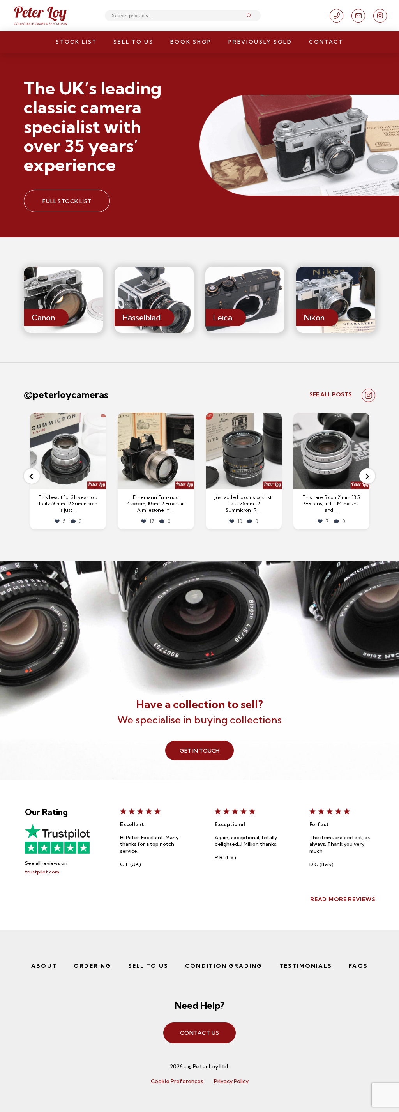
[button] (32, 476)
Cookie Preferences (177, 1081)
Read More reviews (342, 899)
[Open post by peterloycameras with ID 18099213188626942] (331, 451)
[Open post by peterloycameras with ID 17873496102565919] (68, 451)
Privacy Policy (231, 1081)
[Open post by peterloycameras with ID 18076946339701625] (244, 451)
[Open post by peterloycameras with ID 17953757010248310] (156, 451)
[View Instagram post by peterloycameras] (99, 481)
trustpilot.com (42, 872)
